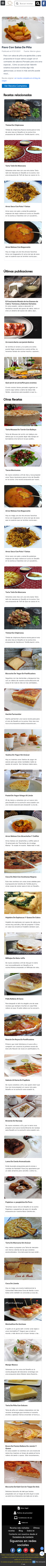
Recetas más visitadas (20, 1528)
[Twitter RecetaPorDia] (20, 1550)
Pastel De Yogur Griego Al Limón (19, 795)
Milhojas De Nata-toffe (15, 958)
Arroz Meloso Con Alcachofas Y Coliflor (22, 836)
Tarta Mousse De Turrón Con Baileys (20, 429)
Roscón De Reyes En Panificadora (19, 1039)
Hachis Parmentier (13, 714)
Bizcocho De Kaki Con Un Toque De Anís (22, 1487)
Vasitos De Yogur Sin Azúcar (17, 755)
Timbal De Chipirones (14, 125)
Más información (40, 1562)
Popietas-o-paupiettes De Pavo (18, 1202)
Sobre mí (31, 1531)
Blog (21, 1531)
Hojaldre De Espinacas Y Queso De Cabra (22, 917)
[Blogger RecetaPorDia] (33, 1550)
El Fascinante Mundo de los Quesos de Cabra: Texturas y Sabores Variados (21, 302)
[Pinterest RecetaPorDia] (26, 1550)
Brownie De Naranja (13, 1121)
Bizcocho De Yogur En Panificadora (20, 673)
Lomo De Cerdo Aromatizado (17, 1161)
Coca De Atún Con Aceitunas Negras (20, 877)
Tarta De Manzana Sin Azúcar (18, 1243)
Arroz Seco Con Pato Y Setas (17, 206)
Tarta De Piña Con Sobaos (16, 1405)
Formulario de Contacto (23, 1537)
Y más (23, 1564)
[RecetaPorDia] (9, 3)
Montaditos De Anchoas (15, 1324)
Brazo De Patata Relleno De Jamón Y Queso (21, 1447)
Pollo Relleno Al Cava (14, 999)
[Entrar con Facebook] (44, 3)
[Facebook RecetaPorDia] (13, 1550)
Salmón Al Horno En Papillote (17, 1080)
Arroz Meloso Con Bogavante (17, 247)
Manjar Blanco (11, 1365)
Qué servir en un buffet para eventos (21, 383)
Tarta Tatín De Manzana (15, 166)
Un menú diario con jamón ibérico (19, 342)
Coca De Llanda (12, 1283)
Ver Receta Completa (15, 86)
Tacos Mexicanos (12, 470)
